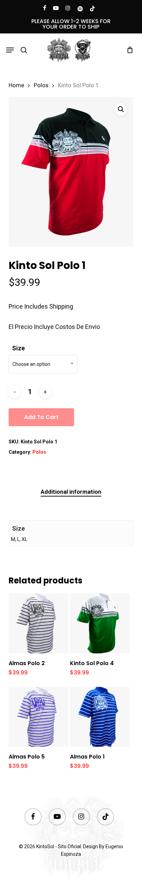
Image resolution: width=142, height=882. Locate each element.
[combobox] (43, 364)
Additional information (71, 491)
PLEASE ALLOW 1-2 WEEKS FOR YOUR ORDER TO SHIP (71, 24)
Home (16, 85)
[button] (10, 50)
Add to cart (41, 417)
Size (18, 348)
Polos (41, 85)
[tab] (71, 491)
